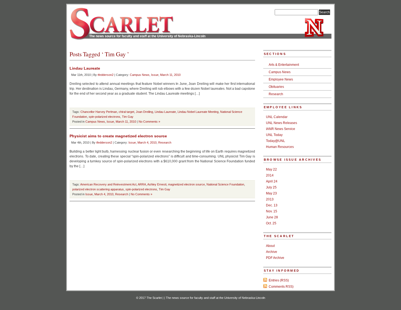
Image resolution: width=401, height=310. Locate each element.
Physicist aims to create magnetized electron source (118, 136)
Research (164, 142)
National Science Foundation (225, 184)
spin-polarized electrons (104, 116)
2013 (270, 199)
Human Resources (280, 147)
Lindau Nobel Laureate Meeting (198, 111)
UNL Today (274, 135)
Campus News (139, 74)
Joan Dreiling (144, 111)
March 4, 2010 (147, 142)
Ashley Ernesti (156, 184)
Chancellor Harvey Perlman (98, 111)
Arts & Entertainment (284, 65)
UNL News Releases (281, 123)
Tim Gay (127, 116)
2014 (270, 175)
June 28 (272, 217)
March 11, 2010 (170, 74)
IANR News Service (280, 129)
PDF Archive (275, 258)
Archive (271, 252)
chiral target (126, 111)
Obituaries (276, 87)
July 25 (271, 187)
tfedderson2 (105, 74)
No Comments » (149, 121)
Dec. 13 (271, 205)
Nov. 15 (271, 211)
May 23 (271, 193)
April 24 (271, 181)
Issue (154, 74)
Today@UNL (275, 141)
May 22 (271, 169)
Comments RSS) (281, 287)
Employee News (281, 79)
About (270, 246)
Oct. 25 (271, 223)
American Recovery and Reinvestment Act (108, 184)
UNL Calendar (277, 117)
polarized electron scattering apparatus (98, 189)
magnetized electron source (186, 184)
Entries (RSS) (279, 280)
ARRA (142, 184)
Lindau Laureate (85, 68)
